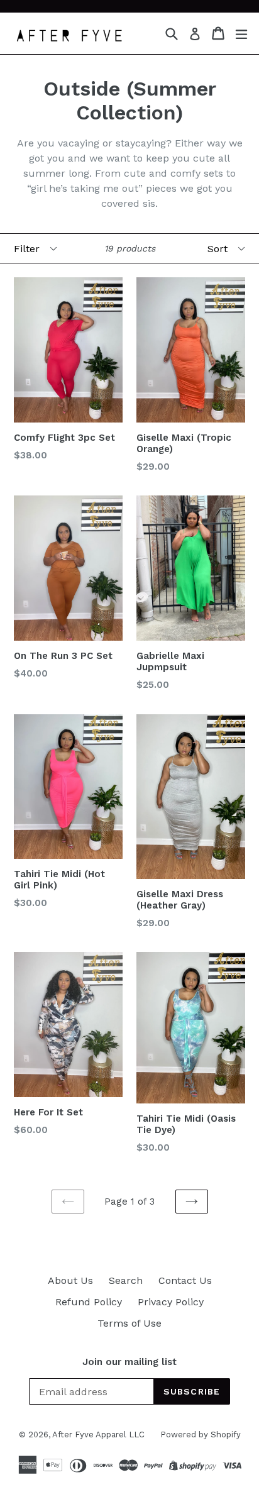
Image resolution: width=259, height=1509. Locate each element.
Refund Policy (88, 1302)
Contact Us (185, 1280)
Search (126, 1280)
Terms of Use (129, 1323)
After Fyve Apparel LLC (98, 1434)
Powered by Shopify (200, 1434)
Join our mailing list (129, 1362)
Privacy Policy (171, 1302)
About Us (70, 1280)
